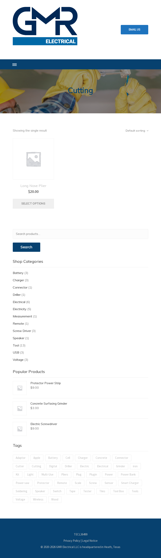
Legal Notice (90, 540)
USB (16, 352)
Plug (78, 474)
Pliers (64, 474)
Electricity (20, 309)
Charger (18, 280)
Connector (20, 287)
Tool (16, 345)
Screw (93, 483)
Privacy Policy (71, 540)
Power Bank (128, 474)
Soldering (21, 491)
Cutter (20, 466)
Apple (36, 458)
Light (30, 474)
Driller (17, 295)
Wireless (38, 499)
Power (109, 474)
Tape (72, 491)
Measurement (22, 316)
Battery (18, 273)
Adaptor (21, 458)
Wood (54, 499)
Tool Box (118, 491)
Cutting (36, 466)
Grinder (120, 466)
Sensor (109, 483)
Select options (33, 203)
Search (26, 247)
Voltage (18, 360)
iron (135, 466)
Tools (135, 491)
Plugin (93, 474)
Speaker (18, 338)
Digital (53, 466)
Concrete (101, 458)
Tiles (102, 491)
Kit (17, 474)
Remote (18, 323)
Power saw (22, 483)
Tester (87, 491)
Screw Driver (22, 331)
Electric (84, 466)
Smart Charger (130, 483)
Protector (43, 483)
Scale (78, 483)
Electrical (19, 302)
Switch (57, 491)
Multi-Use (47, 474)
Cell (68, 458)
